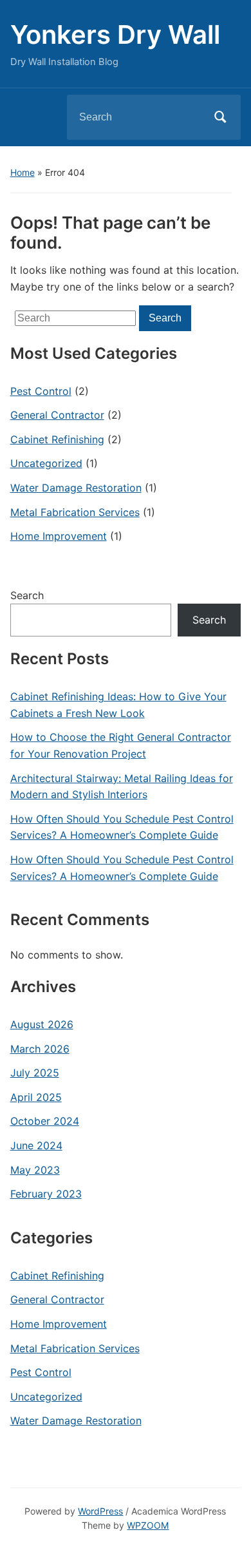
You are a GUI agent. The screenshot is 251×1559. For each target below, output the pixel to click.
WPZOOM (148, 1525)
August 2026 (41, 1024)
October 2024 (44, 1120)
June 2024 (36, 1145)
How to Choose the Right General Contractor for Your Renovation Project (120, 745)
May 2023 (35, 1169)
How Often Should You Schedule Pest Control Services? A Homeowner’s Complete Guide (122, 827)
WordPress (100, 1511)
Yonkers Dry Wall (115, 34)
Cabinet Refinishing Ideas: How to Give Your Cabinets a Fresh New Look (118, 705)
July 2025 (34, 1072)
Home (22, 172)
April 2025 (36, 1097)
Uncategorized (46, 463)
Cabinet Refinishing (57, 439)
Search (220, 117)
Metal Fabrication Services (75, 512)
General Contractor (57, 414)
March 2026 (40, 1048)
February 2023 (46, 1193)
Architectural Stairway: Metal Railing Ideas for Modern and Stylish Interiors (121, 786)
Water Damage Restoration (76, 487)
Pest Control (40, 391)
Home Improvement (58, 536)
